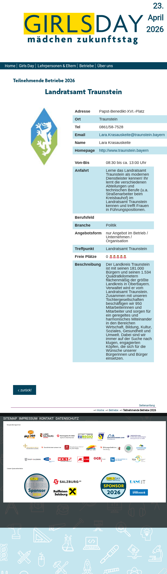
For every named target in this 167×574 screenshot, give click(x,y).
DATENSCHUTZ (67, 418)
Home (10, 65)
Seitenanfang (147, 405)
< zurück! (25, 389)
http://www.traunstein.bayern (124, 150)
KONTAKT (46, 418)
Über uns (105, 65)
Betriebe (86, 65)
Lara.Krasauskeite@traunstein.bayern (132, 135)
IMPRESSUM (28, 418)
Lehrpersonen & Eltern (57, 65)
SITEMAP (10, 418)
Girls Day (26, 65)
